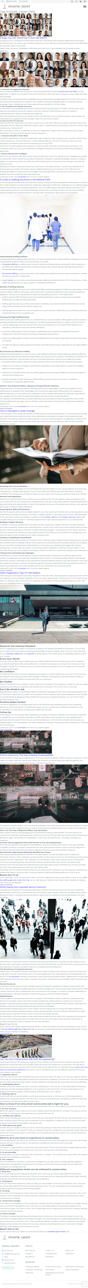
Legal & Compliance (72, 1270)
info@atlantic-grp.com (12, 1254)
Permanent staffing (9, 273)
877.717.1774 (8, 1251)
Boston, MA (69, 1250)
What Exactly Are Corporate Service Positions (23, 887)
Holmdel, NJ (50, 1257)
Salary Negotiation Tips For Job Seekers (20, 573)
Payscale (30, 654)
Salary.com (19, 654)
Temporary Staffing (32, 1266)
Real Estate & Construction (75, 1266)
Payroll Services (9, 1263)
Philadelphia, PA (51, 1253)
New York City (30, 1250)
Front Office (50, 1270)
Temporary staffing (9, 264)
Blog (6, 1257)
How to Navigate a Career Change (17, 411)
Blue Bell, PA (29, 1257)
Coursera (46, 517)
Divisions (30, 1262)
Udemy (54, 517)
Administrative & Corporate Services (55, 1274)
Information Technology (33, 1270)
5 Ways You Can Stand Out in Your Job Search (23, 38)
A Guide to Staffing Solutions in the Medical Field (25, 179)
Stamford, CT (70, 1253)
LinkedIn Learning (68, 517)
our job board (14, 977)
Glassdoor (10, 654)
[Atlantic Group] (16, 6)
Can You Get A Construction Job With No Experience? (27, 1059)
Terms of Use (72, 1283)
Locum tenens (7, 280)
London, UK (50, 1250)
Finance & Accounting (53, 1266)
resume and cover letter (68, 91)
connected (21, 177)
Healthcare (29, 1273)
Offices (28, 1246)
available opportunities (57, 1232)
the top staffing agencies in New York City (18, 1029)
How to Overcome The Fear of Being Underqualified (26, 755)
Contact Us (8, 1268)
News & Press (9, 1260)
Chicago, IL (29, 1253)
